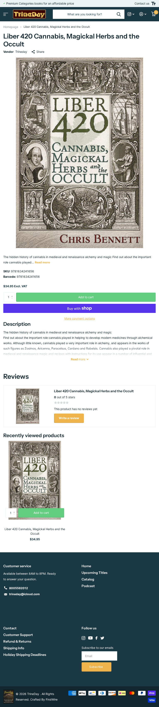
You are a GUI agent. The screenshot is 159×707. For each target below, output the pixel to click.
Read (78, 359)
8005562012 (18, 588)
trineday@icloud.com (24, 594)
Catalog (88, 579)
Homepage (10, 27)
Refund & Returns (17, 641)
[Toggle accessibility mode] (153, 3)
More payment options (79, 318)
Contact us (142, 3)
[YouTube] (90, 638)
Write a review (69, 418)
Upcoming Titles (94, 573)
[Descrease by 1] (13, 300)
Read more (42, 262)
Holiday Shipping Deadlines (24, 655)
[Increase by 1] (13, 293)
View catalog (5, 13)
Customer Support (18, 635)
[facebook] (96, 638)
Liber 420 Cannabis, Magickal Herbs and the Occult (35, 531)
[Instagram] (83, 638)
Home (86, 566)
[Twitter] (102, 638)
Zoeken (118, 14)
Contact (10, 628)
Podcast (88, 586)
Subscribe (96, 666)
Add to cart (86, 297)
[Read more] (131, 14)
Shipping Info (13, 648)
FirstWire (52, 699)
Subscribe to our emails (97, 647)
